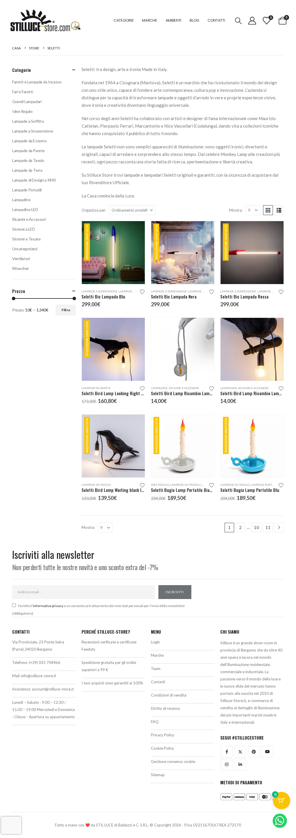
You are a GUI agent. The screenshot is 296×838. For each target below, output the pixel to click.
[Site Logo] (45, 20)
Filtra (66, 310)
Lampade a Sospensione (99, 291)
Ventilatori (21, 258)
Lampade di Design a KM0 (34, 180)
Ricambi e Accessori (184, 388)
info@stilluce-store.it (38, 675)
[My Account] (252, 21)
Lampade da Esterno (29, 140)
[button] (238, 20)
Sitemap (158, 774)
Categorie (124, 20)
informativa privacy (48, 606)
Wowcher (20, 268)
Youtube (267, 751)
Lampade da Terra (27, 170)
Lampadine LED (25, 209)
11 (268, 527)
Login (155, 642)
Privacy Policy (162, 735)
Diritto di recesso (165, 708)
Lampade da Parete (133, 291)
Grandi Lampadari (26, 101)
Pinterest (254, 751)
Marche (149, 20)
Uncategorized (24, 248)
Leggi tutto (135, 424)
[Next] (279, 527)
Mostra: (236, 210)
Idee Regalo (160, 484)
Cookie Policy (162, 748)
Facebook (226, 751)
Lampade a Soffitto (28, 121)
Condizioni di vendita (168, 695)
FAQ (154, 721)
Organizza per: (94, 210)
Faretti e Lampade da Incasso (36, 81)
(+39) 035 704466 (44, 662)
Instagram (226, 764)
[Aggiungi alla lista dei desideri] (142, 291)
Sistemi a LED (23, 229)
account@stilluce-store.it (53, 689)
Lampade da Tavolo (96, 484)
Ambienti (174, 20)
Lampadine (159, 388)
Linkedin (240, 764)
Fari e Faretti (22, 91)
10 (256, 527)
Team (155, 668)
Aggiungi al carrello (135, 230)
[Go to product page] (182, 349)
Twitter (240, 751)
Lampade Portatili (264, 484)
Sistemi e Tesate (26, 238)
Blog (194, 20)
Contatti (216, 20)
